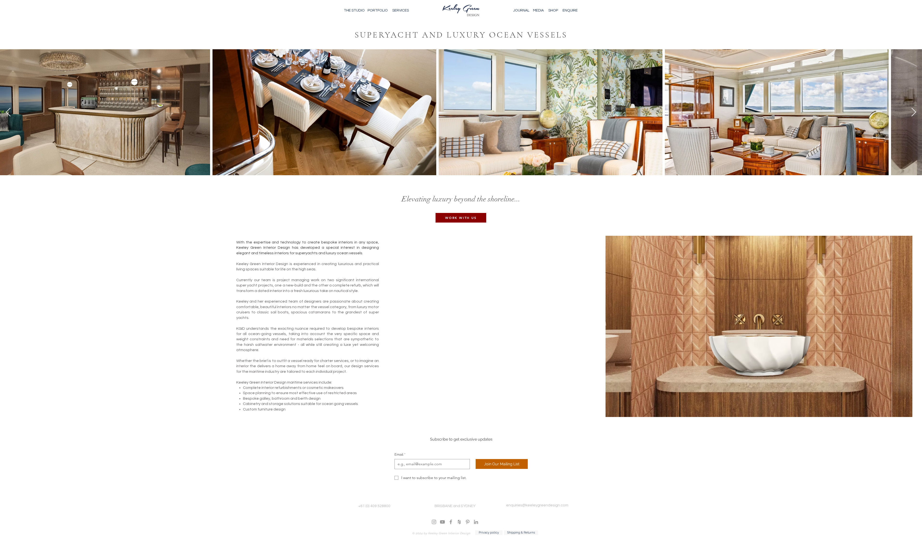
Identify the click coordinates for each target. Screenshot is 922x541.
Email (400, 454)
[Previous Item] (8, 112)
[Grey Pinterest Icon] (468, 522)
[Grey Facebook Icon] (451, 522)
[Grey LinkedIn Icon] (476, 522)
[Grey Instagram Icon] (434, 522)
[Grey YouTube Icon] (442, 522)
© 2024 (417, 533)
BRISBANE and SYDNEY (455, 506)
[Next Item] (913, 112)
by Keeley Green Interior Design (447, 533)
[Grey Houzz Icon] (459, 522)
